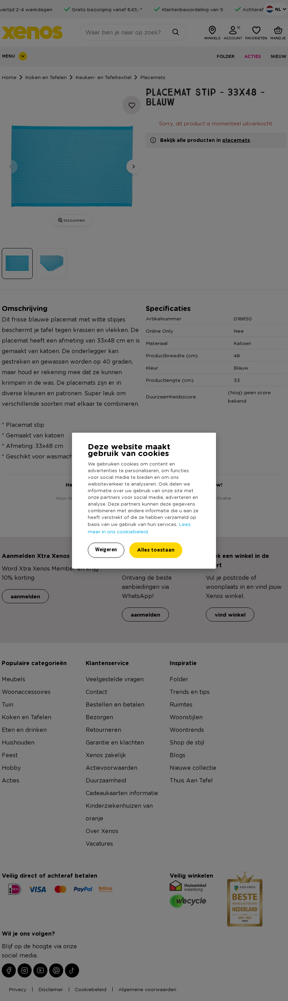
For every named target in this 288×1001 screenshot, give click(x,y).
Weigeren (106, 549)
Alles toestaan (156, 549)
